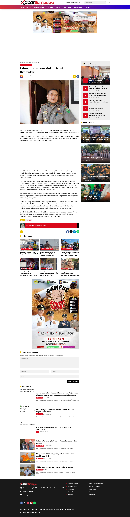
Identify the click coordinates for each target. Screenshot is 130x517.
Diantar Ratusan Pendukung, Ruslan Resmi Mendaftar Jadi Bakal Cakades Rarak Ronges (70, 254)
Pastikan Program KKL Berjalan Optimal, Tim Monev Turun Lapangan (98, 87)
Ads (38, 432)
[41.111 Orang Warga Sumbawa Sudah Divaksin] (27, 470)
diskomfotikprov (73, 484)
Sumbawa (71, 489)
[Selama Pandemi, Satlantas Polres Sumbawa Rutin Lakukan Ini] (27, 444)
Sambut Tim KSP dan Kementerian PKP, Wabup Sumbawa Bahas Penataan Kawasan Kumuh (98, 114)
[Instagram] (28, 503)
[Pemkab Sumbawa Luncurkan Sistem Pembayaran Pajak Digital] (29, 264)
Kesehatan (39, 397)
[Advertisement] (65, 46)
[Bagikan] (77, 76)
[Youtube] (31, 503)
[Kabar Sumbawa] (37, 2)
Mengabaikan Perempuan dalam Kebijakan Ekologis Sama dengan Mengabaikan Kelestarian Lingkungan (98, 94)
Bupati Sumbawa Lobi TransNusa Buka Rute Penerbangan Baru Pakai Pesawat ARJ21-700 (97, 108)
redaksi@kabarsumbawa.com (32, 495)
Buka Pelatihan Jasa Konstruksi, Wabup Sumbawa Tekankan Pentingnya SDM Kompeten (98, 101)
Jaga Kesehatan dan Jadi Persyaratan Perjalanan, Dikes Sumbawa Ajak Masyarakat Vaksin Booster (57, 394)
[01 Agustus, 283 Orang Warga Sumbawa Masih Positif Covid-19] (27, 457)
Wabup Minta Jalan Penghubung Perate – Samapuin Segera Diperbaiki (70, 273)
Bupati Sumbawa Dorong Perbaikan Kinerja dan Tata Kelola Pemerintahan (49, 273)
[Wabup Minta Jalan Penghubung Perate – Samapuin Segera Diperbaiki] (70, 264)
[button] (104, 2)
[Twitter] (71, 231)
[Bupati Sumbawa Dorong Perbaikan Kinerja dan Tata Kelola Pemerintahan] (49, 264)
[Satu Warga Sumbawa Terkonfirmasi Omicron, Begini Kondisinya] (27, 412)
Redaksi (34, 509)
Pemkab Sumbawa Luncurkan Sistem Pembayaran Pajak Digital (28, 273)
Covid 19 (29, 220)
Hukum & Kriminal (94, 486)
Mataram (70, 495)
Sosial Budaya (40, 445)
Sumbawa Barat (73, 486)
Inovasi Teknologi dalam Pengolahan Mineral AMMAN (29, 253)
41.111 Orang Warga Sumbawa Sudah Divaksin (54, 467)
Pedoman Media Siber (46, 509)
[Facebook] (67, 231)
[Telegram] (74, 231)
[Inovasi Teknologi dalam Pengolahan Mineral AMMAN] (29, 244)
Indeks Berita (69, 509)
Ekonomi (91, 492)
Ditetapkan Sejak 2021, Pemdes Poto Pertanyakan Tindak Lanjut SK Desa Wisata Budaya (49, 254)
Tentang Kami (24, 509)
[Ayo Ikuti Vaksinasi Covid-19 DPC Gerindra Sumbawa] (27, 429)
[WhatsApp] (77, 231)
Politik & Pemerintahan (25, 65)
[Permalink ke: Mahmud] (22, 76)
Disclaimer (59, 509)
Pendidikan (92, 495)
